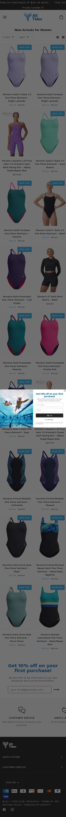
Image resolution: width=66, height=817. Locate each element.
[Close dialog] (64, 391)
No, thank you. (49, 419)
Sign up (49, 415)
